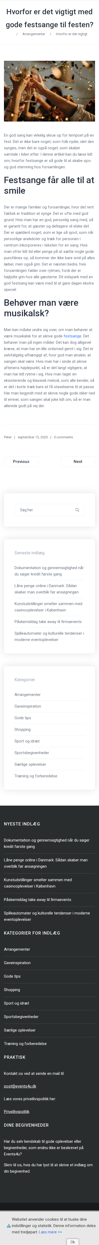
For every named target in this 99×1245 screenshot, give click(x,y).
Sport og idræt (27, 741)
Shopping (23, 729)
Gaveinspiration (28, 706)
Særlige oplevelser (30, 764)
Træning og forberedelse (36, 776)
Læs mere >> (50, 1232)
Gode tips (23, 718)
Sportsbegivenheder (32, 752)
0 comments (63, 437)
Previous (21, 461)
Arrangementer (33, 34)
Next (78, 461)
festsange (72, 336)
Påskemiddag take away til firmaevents (48, 621)
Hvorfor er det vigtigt (71, 34)
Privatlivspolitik (16, 1111)
